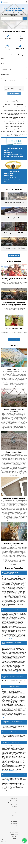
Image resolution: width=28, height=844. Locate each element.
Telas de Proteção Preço (14, 812)
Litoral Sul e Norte (14, 816)
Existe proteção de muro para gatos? (11, 742)
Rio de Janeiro (14, 834)
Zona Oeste (14, 823)
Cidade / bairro (5, 74)
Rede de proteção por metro (15, 781)
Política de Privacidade (14, 802)
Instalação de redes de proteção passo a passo (12, 643)
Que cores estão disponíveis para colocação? (13, 774)
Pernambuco (14, 838)
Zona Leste (14, 821)
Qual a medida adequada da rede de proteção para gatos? (11, 572)
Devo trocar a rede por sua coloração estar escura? (13, 722)
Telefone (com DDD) (6, 69)
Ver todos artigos (14, 339)
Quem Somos (14, 806)
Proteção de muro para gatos (9, 770)
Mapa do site (14, 804)
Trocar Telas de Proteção (14, 814)
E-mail (2, 63)
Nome (2, 58)
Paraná (14, 836)
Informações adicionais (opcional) (9, 80)
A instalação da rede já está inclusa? (11, 732)
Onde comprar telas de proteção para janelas (13, 609)
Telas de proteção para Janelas (10, 638)
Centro (14, 829)
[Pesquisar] (25, 18)
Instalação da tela (14, 671)
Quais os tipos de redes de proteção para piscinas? (12, 676)
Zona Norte (14, 825)
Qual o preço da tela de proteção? (10, 686)
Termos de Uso (14, 801)
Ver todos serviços (14, 255)
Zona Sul (14, 827)
